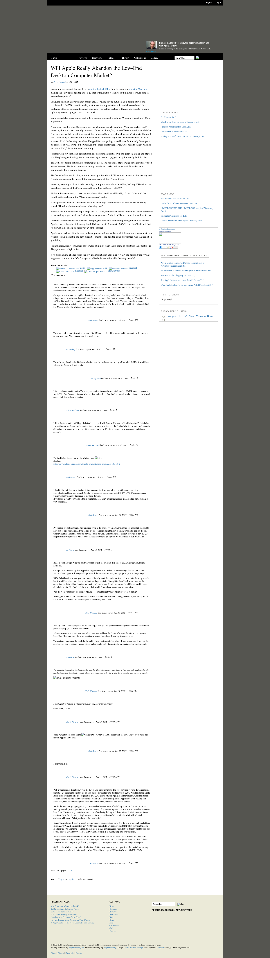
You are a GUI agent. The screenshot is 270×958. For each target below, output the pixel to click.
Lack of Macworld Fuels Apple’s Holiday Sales (181, 220)
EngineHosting (110, 947)
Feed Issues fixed (168, 117)
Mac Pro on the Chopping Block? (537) (178, 275)
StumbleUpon (114, 270)
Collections (140, 57)
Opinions (68, 57)
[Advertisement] (135, 24)
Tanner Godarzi (92, 445)
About (53, 953)
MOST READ (166, 255)
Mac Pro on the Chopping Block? (65, 906)
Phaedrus (70, 657)
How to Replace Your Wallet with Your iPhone (70, 919)
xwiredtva (94, 863)
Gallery (154, 57)
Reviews (83, 57)
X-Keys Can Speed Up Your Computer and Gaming (72, 922)
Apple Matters (165, 231)
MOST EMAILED (200, 255)
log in (62, 879)
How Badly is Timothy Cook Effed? (66, 917)
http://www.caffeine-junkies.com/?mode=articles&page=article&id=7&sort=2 (86, 463)
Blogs (111, 57)
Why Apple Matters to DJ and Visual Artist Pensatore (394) (187, 284)
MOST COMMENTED (183, 255)
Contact (78, 953)
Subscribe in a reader (167, 229)
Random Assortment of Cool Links (176, 126)
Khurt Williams (73, 410)
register (71, 879)
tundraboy (70, 349)
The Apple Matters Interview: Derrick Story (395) (182, 280)
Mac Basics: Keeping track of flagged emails (180, 121)
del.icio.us (80, 267)
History (125, 57)
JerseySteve (96, 378)
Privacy (60, 953)
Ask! (111, 922)
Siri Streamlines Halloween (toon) (65, 908)
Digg (105, 267)
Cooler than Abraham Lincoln (174, 131)
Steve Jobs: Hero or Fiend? (62, 911)
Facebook (133, 267)
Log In (218, 2)
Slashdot (79, 270)
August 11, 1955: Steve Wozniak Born (190, 316)
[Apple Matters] (93, 46)
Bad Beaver (93, 320)
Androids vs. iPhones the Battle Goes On (179, 203)
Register (209, 2)
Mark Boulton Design (134, 947)
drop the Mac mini (138, 89)
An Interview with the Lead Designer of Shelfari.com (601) (186, 270)
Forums (112, 931)
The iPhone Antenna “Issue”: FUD (176, 198)
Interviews (97, 57)
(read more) (151, 51)
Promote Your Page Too (169, 244)
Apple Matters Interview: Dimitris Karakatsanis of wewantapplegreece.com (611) (182, 264)
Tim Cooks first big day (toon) (64, 914)
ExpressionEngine (76, 947)
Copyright (69, 953)
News (54, 57)
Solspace (160, 947)
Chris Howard (59, 81)
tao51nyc (70, 549)
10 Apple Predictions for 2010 (174, 215)
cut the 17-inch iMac (99, 89)
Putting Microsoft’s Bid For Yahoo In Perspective (182, 136)
